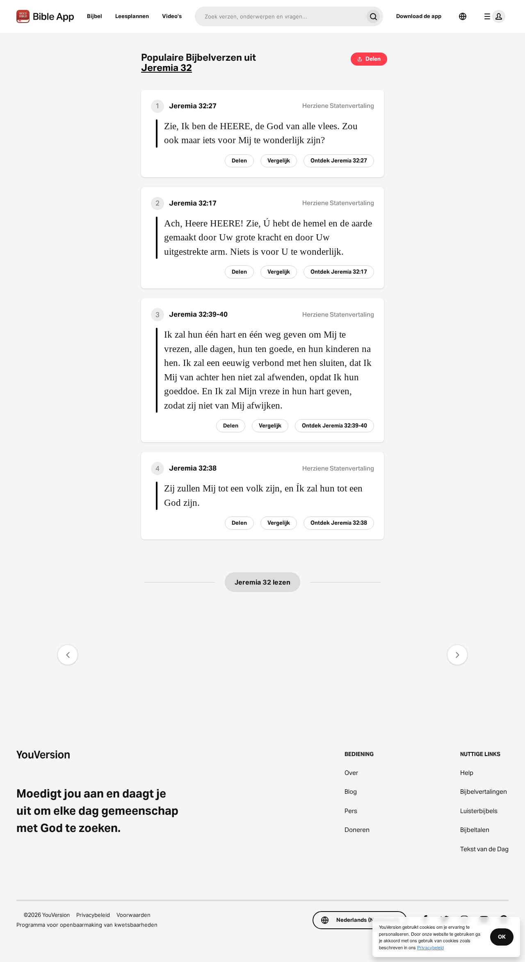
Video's (172, 16)
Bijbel (94, 16)
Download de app (418, 16)
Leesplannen (132, 16)
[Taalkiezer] (462, 16)
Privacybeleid (93, 915)
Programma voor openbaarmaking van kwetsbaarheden (87, 924)
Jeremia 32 (166, 68)
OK (502, 936)
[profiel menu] (493, 16)
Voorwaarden (133, 915)
